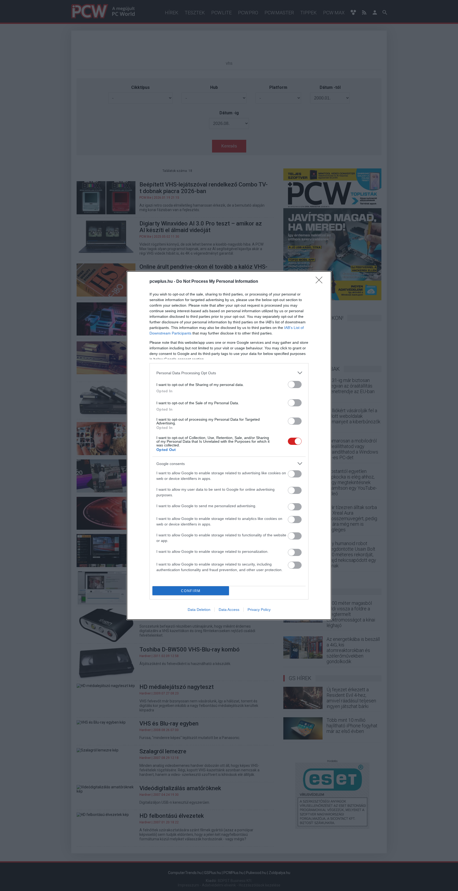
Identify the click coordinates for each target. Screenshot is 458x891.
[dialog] (229, 445)
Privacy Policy (259, 609)
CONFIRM (191, 591)
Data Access (229, 609)
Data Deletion (199, 609)
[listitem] (229, 373)
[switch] (295, 384)
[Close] (321, 282)
